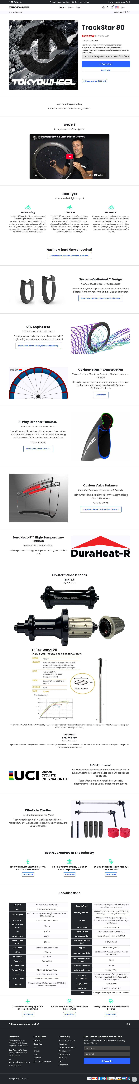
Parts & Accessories (42, 1061)
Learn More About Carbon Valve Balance (101, 509)
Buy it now (105, 70)
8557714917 (15, 1065)
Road (36, 1047)
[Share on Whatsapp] (127, 12)
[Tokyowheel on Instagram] (9, 2)
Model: (105, 49)
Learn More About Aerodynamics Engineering (38, 346)
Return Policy (64, 1054)
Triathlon (37, 1058)
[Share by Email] (129, 12)
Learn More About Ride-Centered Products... (69, 256)
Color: (90, 40)
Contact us (63, 1065)
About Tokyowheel (67, 1040)
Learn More (101, 395)
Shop (62, 7)
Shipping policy (65, 1044)
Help (71, 7)
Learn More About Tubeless (38, 449)
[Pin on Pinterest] (125, 12)
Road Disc (38, 1044)
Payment (62, 1058)
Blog (78, 7)
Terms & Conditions (67, 1047)
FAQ (60, 1061)
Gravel (36, 1051)
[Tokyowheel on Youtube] (12, 2)
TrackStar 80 (17, 12)
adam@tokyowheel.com (19, 1061)
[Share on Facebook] (121, 12)
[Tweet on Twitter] (123, 12)
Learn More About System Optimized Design (100, 298)
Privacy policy (64, 1051)
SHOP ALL (37, 1040)
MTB (35, 1054)
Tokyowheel (24, 1079)
